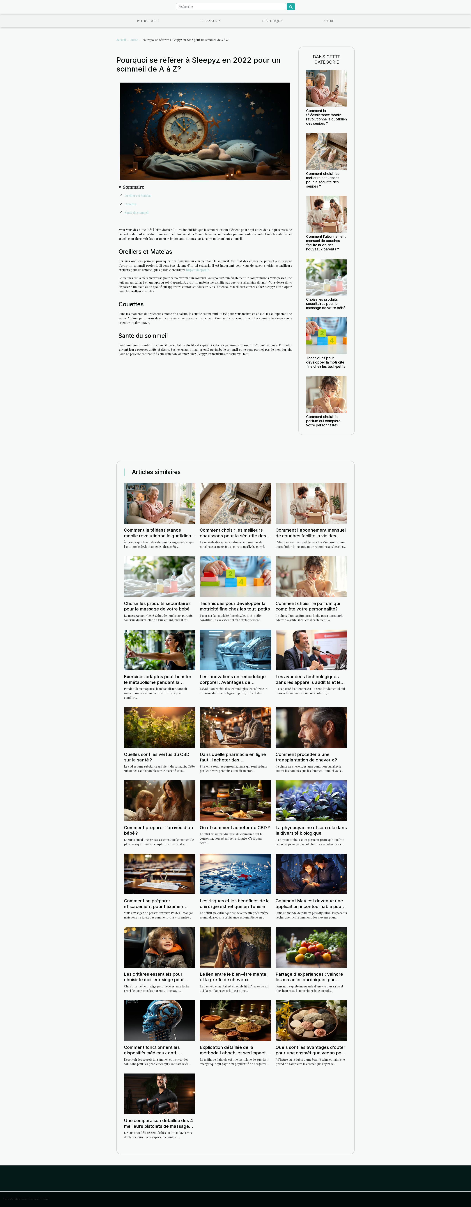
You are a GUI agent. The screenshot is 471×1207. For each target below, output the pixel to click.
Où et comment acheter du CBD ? (235, 827)
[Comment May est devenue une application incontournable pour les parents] (311, 874)
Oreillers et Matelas (138, 195)
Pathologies (148, 21)
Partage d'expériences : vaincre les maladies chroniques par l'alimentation (309, 979)
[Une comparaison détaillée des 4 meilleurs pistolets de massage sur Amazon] (159, 1093)
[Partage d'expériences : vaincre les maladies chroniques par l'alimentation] (311, 947)
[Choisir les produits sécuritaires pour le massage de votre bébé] (326, 277)
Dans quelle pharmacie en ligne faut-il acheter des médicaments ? (233, 760)
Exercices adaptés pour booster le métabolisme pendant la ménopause (158, 682)
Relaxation (211, 21)
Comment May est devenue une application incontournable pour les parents (309, 906)
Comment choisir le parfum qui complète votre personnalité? (323, 420)
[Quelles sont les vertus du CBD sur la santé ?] (159, 727)
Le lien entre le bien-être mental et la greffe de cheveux (233, 976)
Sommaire (133, 187)
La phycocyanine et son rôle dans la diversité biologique (311, 830)
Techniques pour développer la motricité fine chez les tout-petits (325, 362)
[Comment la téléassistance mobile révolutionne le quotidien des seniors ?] (326, 88)
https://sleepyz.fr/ (198, 270)
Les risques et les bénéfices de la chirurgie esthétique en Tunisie (235, 903)
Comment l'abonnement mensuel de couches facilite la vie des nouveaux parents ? (326, 242)
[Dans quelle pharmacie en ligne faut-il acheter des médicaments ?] (235, 727)
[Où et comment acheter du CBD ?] (235, 800)
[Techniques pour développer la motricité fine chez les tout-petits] (326, 335)
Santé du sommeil (136, 212)
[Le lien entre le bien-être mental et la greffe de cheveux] (235, 947)
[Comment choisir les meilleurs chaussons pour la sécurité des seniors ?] (326, 151)
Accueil (121, 40)
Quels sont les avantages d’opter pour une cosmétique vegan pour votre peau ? (311, 1053)
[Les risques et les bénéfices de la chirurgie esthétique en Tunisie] (235, 874)
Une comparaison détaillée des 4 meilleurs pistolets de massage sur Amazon (158, 1126)
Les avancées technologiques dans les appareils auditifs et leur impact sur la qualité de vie (310, 682)
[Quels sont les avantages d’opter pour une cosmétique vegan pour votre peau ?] (311, 1020)
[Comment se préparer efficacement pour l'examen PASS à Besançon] (159, 874)
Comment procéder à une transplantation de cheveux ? (306, 757)
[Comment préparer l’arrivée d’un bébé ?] (159, 800)
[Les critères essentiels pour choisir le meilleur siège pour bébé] (159, 947)
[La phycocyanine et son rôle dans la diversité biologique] (311, 800)
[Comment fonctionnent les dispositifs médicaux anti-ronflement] (159, 1020)
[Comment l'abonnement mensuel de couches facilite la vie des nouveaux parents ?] (326, 214)
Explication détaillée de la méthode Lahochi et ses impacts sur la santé (234, 1053)
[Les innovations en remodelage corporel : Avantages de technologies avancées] (235, 649)
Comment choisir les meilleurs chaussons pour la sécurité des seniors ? (322, 179)
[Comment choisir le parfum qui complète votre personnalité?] (326, 394)
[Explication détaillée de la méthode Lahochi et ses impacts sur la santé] (235, 1020)
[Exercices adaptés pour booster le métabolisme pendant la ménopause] (159, 649)
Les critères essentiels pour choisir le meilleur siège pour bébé (154, 979)
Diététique (272, 21)
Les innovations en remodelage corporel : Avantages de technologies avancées (233, 682)
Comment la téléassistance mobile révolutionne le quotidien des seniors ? (326, 117)
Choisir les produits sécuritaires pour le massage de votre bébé (325, 303)
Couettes (130, 204)
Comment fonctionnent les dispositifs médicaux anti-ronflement (152, 1053)
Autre (328, 21)
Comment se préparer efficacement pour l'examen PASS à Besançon (153, 906)
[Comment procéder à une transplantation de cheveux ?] (311, 727)
